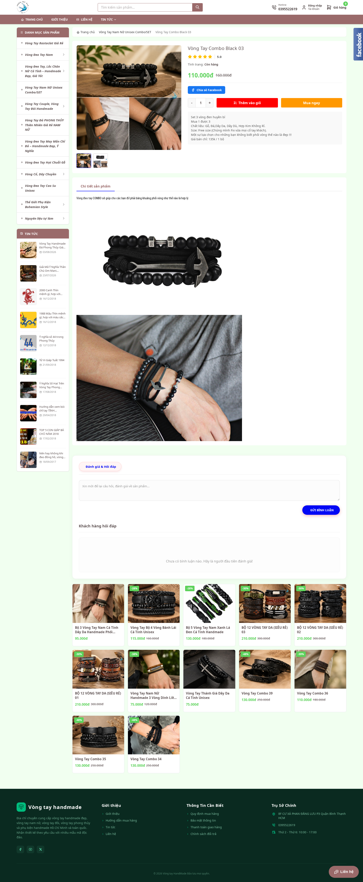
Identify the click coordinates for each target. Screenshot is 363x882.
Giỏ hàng (339, 7)
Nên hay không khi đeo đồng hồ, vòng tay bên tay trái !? (51, 457)
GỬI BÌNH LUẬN (322, 510)
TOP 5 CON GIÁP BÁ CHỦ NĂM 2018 (51, 432)
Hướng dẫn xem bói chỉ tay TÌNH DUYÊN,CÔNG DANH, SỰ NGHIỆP (52, 412)
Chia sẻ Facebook (209, 90)
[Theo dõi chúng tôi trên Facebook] (20, 849)
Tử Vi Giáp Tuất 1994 (51, 360)
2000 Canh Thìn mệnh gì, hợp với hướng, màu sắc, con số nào (52, 296)
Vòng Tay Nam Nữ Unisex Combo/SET (125, 32)
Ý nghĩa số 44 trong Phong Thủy (51, 338)
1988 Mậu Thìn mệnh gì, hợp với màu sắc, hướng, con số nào (52, 317)
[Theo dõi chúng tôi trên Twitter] (40, 849)
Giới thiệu (59, 19)
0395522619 (286, 825)
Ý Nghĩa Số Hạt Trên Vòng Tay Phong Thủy (51, 387)
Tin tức (107, 19)
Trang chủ (34, 19)
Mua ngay (311, 103)
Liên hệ (86, 19)
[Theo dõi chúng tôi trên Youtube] (30, 849)
